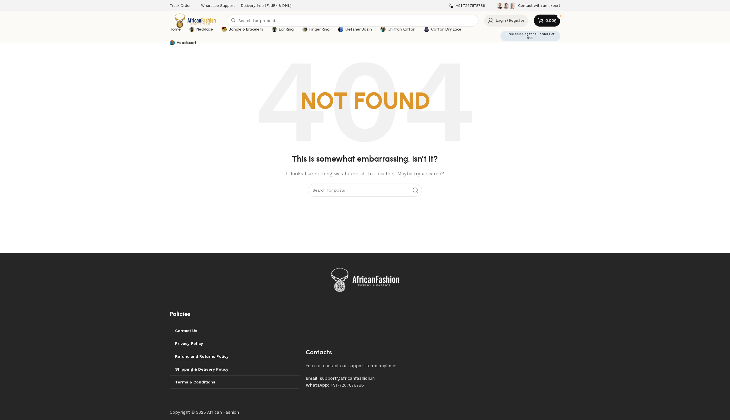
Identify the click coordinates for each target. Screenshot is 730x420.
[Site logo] (195, 20)
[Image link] (365, 279)
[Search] (415, 190)
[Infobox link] (467, 5)
